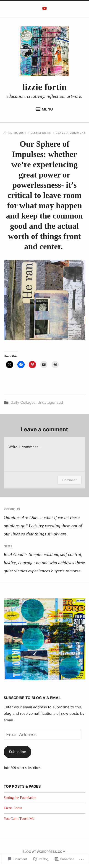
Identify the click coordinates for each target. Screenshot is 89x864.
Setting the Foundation (20, 798)
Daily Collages (22, 402)
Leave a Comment (71, 132)
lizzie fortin (44, 87)
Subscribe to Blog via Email (32, 697)
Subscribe (17, 751)
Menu (47, 109)
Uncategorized (50, 402)
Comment (69, 480)
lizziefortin (41, 132)
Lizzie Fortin (13, 808)
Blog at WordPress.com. (44, 852)
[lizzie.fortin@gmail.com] (44, 9)
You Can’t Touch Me (19, 818)
